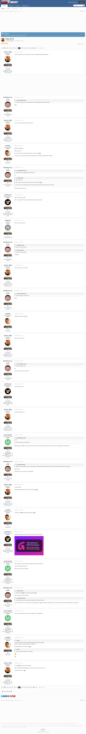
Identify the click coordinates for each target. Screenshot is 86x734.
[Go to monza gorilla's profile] (8, 442)
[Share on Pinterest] (14, 696)
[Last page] (36, 48)
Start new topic (80, 44)
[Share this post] (83, 51)
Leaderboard (25, 5)
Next (34, 687)
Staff (21, 8)
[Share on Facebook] (4, 696)
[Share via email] (12, 696)
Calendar (8, 8)
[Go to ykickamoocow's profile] (8, 104)
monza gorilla (8, 435)
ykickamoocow (7, 97)
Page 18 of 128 (41, 48)
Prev (5, 687)
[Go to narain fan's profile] (8, 228)
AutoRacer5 (7, 195)
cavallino (7, 146)
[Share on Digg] (6, 696)
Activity (11, 5)
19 (21, 48)
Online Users (15, 8)
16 (14, 48)
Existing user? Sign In (72, 2)
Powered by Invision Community (43, 732)
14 (9, 48)
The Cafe (22, 40)
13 (7, 48)
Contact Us (43, 729)
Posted (19, 51)
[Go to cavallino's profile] (8, 153)
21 (26, 48)
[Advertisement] (43, 23)
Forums (2, 8)
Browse (4, 5)
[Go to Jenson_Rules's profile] (3, 40)
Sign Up (81, 2)
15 (12, 48)
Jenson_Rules (10, 40)
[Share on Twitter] (2, 696)
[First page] (2, 48)
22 (28, 48)
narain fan (8, 220)
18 (19, 48)
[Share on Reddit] (10, 696)
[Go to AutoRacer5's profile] (8, 202)
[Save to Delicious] (8, 696)
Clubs (17, 5)
